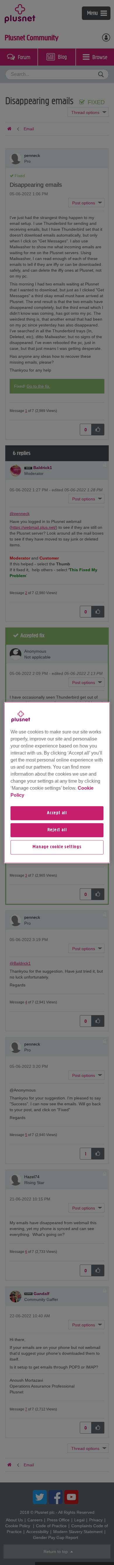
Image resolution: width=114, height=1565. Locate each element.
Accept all (57, 813)
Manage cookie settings (57, 847)
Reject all (57, 830)
